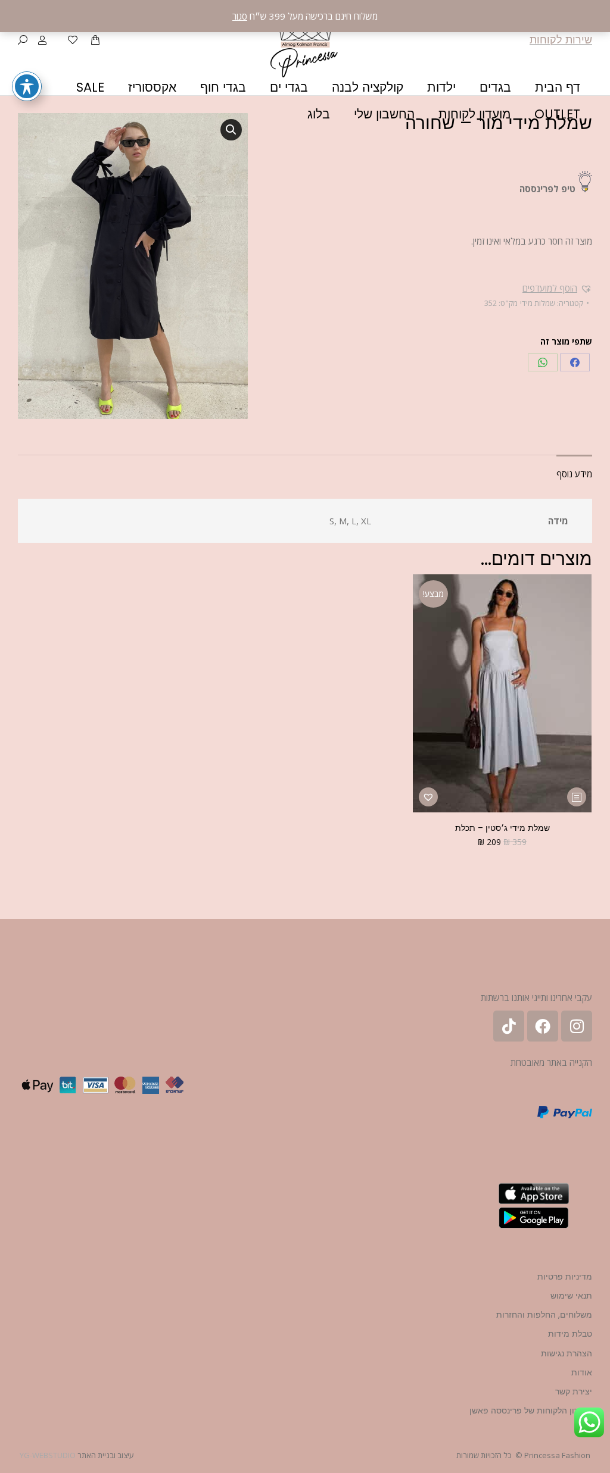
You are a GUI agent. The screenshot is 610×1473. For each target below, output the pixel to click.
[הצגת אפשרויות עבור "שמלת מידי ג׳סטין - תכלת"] (576, 796)
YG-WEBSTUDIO (48, 1455)
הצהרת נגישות (566, 1353)
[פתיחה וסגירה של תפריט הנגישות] (27, 86)
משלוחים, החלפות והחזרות (544, 1315)
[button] (557, 288)
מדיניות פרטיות (564, 1277)
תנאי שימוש (571, 1296)
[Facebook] (575, 362)
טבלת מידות (570, 1334)
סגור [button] (239, 16)
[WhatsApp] (543, 362)
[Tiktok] (508, 1026)
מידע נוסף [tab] (574, 474)
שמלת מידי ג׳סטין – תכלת (502, 828)
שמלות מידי (537, 303)
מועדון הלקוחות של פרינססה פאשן (530, 1410)
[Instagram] (576, 1026)
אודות (581, 1372)
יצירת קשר (573, 1391)
